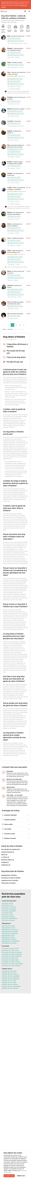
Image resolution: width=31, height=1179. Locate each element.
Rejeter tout (21, 1176)
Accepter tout (9, 1176)
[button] (15, 815)
